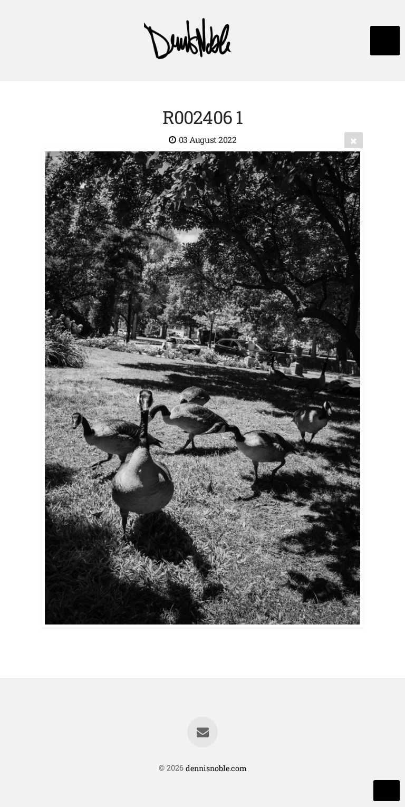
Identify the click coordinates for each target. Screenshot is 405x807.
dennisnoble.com (216, 768)
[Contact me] (202, 732)
